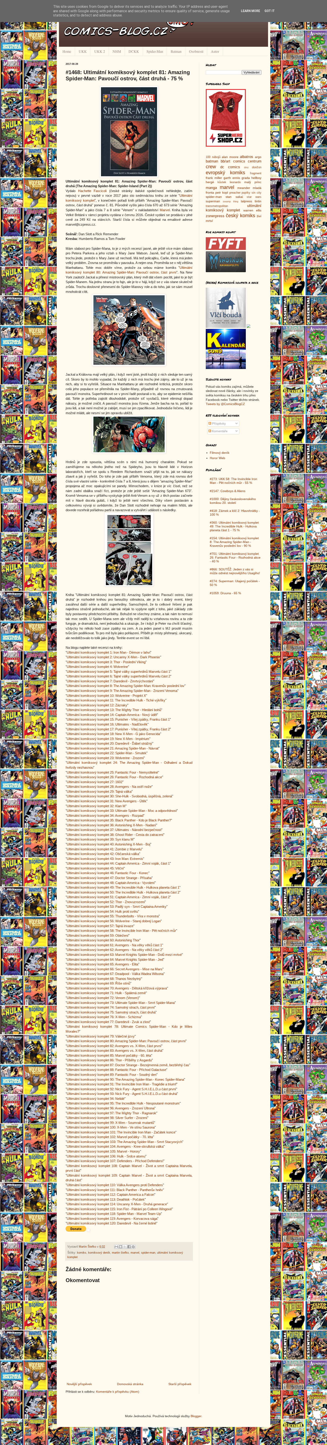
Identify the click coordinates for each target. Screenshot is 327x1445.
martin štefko (120, 1252)
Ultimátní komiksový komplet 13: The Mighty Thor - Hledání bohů (114, 710)
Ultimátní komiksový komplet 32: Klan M (96, 806)
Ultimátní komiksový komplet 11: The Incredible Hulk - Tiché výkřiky (116, 700)
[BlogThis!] (120, 1246)
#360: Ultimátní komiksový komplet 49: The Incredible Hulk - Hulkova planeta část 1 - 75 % (234, 526)
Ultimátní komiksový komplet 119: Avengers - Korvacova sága (112, 1218)
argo (258, 157)
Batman (176, 51)
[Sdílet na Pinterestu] (133, 1246)
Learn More (250, 11)
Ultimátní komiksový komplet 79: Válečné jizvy (101, 1036)
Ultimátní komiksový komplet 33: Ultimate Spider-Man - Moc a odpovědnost (122, 811)
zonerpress (215, 216)
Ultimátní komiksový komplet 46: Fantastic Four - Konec (107, 873)
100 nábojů (213, 157)
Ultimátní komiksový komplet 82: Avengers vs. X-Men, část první (114, 1046)
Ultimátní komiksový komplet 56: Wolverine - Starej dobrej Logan (114, 921)
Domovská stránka (130, 1384)
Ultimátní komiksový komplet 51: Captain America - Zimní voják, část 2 (118, 897)
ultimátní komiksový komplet (233, 208)
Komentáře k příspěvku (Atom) (117, 1391)
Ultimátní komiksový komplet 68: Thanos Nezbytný (104, 979)
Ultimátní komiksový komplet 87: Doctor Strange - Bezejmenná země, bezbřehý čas (128, 1065)
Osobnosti (196, 51)
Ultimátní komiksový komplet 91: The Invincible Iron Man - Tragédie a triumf (121, 1084)
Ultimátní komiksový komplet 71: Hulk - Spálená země (106, 993)
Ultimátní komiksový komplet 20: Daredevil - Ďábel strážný (109, 743)
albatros (246, 157)
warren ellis (252, 210)
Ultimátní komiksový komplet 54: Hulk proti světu (102, 911)
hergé (210, 182)
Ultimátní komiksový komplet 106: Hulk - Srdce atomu (106, 1156)
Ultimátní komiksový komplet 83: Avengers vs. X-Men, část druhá (114, 1050)
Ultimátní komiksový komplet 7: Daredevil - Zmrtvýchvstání (110, 681)
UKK (83, 51)
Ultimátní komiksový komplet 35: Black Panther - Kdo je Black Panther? (119, 820)
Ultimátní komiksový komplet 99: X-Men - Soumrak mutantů (110, 1123)
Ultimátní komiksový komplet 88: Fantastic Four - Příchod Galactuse (116, 1070)
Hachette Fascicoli (92, 191)
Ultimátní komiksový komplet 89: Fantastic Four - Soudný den (111, 1074)
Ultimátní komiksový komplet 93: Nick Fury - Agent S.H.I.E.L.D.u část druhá (122, 1094)
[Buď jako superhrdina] (226, 145)
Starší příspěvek (179, 1384)
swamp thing (230, 201)
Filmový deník (219, 452)
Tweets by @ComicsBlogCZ (225, 404)
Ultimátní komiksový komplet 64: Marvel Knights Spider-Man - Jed (115, 959)
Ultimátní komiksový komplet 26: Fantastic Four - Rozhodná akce (114, 777)
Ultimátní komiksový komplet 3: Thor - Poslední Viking (106, 662)
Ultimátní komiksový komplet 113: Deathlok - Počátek (106, 1199)
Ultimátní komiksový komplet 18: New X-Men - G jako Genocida (113, 734)
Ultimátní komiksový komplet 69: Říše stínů (98, 983)
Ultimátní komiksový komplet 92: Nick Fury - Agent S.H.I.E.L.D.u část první (121, 1089)
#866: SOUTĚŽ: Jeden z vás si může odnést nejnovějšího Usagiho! (235, 571)
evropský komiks (225, 172)
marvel (135, 1252)
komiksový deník (99, 1252)
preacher (234, 192)
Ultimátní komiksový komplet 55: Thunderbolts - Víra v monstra (113, 916)
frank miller (214, 178)
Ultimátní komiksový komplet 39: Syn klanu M (100, 839)
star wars (254, 197)
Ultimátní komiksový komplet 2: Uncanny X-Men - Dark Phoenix (113, 657)
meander (243, 188)
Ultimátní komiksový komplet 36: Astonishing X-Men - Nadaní (111, 825)
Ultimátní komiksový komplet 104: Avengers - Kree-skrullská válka (115, 1146)
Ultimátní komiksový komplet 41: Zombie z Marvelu (104, 849)
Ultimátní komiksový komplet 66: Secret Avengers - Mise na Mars (114, 969)
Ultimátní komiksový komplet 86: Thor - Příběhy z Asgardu (109, 1060)
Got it (269, 11)
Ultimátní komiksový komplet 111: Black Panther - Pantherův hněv (115, 1190)
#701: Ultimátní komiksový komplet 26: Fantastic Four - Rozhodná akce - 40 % (235, 557)
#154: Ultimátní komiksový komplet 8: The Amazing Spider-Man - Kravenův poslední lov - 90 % (234, 541)
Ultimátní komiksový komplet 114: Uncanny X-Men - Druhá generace (117, 1204)
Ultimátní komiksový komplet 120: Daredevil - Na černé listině (111, 1223)
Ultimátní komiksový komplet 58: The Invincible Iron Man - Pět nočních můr (121, 930)
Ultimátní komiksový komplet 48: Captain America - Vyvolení (111, 883)
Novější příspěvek (79, 1384)
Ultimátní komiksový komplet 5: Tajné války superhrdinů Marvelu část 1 (118, 671)
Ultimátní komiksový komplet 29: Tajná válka (99, 791)
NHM (117, 51)
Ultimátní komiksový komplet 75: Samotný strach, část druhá (111, 1012)
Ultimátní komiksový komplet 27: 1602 (94, 782)
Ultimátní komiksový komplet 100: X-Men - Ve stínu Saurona (111, 1127)
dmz (246, 167)
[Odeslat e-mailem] (116, 1246)
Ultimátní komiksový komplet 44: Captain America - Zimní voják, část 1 (118, 863)
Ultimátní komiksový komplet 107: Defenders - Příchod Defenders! (115, 1161)
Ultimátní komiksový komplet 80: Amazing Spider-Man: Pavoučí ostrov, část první (126, 1041)
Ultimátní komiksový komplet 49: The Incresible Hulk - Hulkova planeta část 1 (123, 887)
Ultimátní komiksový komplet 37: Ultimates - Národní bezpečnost (114, 830)
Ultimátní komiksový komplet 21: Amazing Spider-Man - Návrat (112, 748)
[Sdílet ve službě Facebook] (129, 1246)
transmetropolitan (217, 206)
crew (211, 166)
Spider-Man (155, 51)
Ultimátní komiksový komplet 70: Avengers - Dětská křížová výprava (117, 988)
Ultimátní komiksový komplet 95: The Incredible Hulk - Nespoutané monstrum (123, 1103)
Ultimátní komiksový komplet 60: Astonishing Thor (103, 940)
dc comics (230, 167)
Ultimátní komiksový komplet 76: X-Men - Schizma (104, 1017)
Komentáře (219, 431)
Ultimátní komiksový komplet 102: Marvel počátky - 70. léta (110, 1137)
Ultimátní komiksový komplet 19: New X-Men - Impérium (108, 739)
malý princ (252, 182)
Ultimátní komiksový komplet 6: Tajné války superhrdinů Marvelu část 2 (118, 676)
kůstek (222, 182)
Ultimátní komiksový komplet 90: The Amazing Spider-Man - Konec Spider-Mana (125, 1079)
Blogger (196, 1416)
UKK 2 (99, 51)
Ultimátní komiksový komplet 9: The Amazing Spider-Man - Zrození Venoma (122, 691)
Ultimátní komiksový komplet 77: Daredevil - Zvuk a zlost (108, 1022)
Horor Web (217, 458)
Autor (215, 51)
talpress (246, 201)
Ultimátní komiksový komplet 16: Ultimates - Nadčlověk (107, 724)
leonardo (235, 182)
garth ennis (232, 178)
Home (67, 51)
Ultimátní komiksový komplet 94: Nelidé (95, 1098)
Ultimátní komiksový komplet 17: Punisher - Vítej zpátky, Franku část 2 (118, 729)
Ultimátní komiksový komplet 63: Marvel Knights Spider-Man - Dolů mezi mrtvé (124, 955)
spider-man (148, 1252)
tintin (258, 201)
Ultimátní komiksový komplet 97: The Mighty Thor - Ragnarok (111, 1113)
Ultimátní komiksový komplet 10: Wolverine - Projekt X (106, 695)
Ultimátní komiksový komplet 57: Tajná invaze (100, 926)
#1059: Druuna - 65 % (225, 593)
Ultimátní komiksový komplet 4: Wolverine (97, 667)
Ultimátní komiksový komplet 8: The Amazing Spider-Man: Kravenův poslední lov (125, 686)
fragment (255, 173)
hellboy (256, 178)
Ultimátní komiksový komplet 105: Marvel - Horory (103, 1151)
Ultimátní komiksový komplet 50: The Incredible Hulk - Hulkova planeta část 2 (123, 892)
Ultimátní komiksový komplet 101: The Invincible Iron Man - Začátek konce (121, 1132)
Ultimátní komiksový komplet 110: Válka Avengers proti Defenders (115, 1185)
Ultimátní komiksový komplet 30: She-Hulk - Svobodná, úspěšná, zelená (119, 796)
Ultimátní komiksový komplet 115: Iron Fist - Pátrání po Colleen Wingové (119, 1209)
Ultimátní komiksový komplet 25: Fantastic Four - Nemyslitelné (112, 772)
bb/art (225, 161)
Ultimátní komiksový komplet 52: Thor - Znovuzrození (106, 902)
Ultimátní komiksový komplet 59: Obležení (97, 935)
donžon (256, 167)
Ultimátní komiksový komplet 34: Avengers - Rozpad (105, 815)
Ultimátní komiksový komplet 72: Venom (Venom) (103, 998)
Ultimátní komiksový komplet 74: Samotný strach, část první (111, 1007)
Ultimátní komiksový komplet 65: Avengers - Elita (102, 964)
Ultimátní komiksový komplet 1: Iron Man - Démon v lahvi (108, 652)
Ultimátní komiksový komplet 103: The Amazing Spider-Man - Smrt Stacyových (124, 1142)
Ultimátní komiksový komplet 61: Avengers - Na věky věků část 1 (114, 945)
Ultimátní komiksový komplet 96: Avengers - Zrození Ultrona (110, 1108)
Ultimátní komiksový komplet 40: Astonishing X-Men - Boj (108, 844)
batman (212, 161)
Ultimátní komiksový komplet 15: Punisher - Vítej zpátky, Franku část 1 (118, 719)
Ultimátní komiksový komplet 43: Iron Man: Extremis (105, 859)
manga (211, 188)
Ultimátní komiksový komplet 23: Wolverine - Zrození (105, 758)
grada (246, 178)
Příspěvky (218, 423)
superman (213, 201)
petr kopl (221, 192)
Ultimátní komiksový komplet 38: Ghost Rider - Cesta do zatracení (115, 835)
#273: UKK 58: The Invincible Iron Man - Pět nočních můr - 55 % (233, 480)
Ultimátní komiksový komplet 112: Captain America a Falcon (110, 1194)
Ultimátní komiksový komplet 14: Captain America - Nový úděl (112, 715)
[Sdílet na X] (125, 1246)
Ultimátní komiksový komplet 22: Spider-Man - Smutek (106, 753)
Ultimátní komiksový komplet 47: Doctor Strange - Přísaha (109, 878)
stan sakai (234, 197)
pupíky (246, 192)
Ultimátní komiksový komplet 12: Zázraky (97, 705)
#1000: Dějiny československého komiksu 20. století (233, 501)
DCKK (134, 51)
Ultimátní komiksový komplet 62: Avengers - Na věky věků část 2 (114, 950)
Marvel (165, 210)
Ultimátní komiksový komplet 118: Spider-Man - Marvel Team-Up (114, 1214)
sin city (256, 192)
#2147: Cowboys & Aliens (227, 491)
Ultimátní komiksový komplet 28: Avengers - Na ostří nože (109, 786)
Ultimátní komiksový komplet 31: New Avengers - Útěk (106, 801)
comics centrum (247, 161)
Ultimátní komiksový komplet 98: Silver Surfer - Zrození (107, 1118)
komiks (81, 1252)
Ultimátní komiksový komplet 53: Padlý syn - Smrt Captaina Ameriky (116, 906)
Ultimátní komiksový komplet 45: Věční (95, 868)
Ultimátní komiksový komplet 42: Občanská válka (103, 854)
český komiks (240, 215)
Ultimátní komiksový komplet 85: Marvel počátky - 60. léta (109, 1055)
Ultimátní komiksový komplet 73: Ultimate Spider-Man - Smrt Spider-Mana (121, 1003)
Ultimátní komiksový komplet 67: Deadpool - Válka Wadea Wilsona (115, 974)
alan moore (230, 157)
